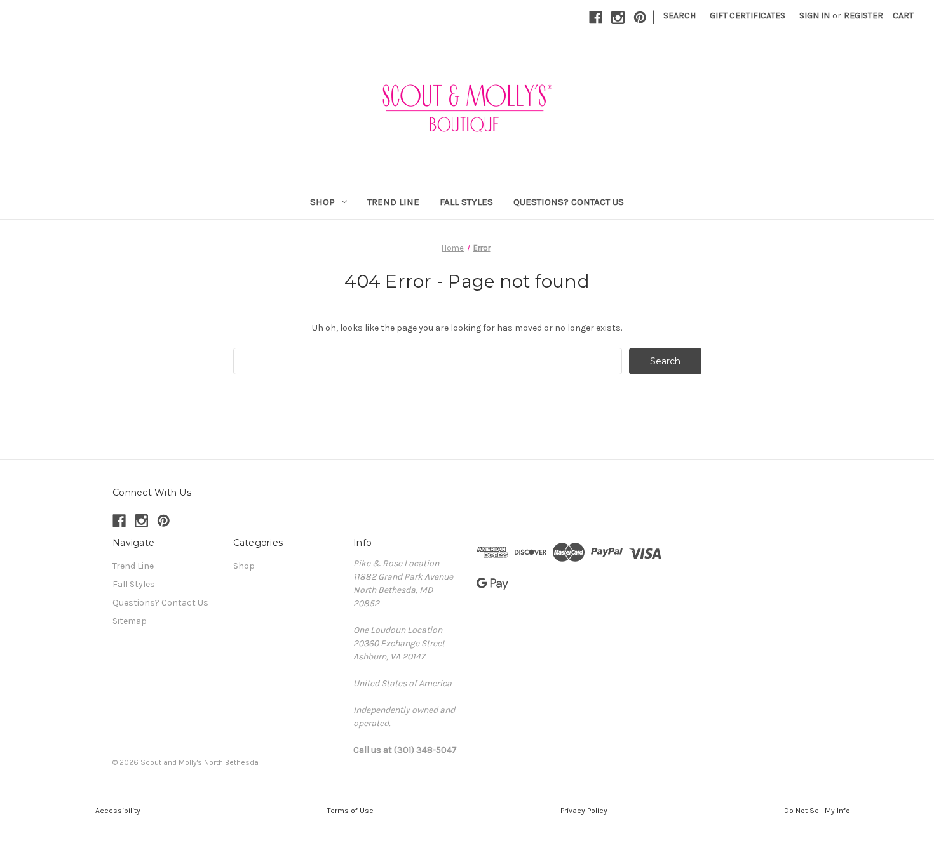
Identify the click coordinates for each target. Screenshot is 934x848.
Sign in (814, 15)
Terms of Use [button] (350, 810)
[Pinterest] (640, 17)
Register (863, 15)
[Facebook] (595, 17)
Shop (322, 202)
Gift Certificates (747, 15)
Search (679, 15)
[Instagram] (618, 17)
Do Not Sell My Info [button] (817, 810)
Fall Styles (466, 202)
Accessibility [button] (116, 810)
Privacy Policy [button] (583, 810)
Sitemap (129, 621)
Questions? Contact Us (568, 202)
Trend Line (393, 202)
